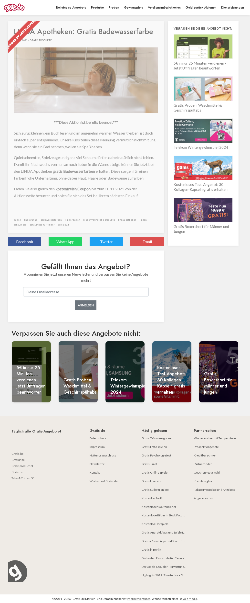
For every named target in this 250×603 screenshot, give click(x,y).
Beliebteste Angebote (71, 7)
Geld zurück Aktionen (201, 7)
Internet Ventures (138, 599)
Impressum (97, 447)
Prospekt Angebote (206, 447)
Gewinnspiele (133, 7)
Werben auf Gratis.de (104, 481)
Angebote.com (203, 498)
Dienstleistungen (232, 7)
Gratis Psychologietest (156, 455)
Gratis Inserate (151, 481)
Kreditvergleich (204, 481)
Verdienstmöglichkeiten (164, 7)
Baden (17, 219)
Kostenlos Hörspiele (155, 524)
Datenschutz (98, 438)
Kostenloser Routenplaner (159, 507)
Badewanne (30, 219)
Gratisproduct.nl (22, 466)
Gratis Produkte (41, 40)
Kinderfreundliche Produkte (99, 219)
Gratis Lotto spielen (154, 447)
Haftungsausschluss (103, 455)
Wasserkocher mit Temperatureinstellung (221, 438)
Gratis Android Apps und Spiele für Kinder (169, 532)
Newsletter (97, 464)
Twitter (106, 241)
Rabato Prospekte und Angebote (214, 489)
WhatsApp (65, 241)
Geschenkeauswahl (207, 472)
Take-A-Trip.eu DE (22, 478)
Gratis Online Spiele (154, 472)
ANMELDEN (86, 305)
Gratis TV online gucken (157, 438)
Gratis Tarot (149, 464)
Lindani (143, 219)
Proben (114, 7)
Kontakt (95, 472)
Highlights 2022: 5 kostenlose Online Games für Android (178, 575)
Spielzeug (63, 224)
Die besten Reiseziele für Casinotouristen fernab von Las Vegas (182, 558)
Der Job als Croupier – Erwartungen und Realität (172, 567)
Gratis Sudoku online (155, 489)
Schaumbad (20, 224)
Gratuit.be (18, 460)
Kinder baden (72, 219)
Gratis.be (17, 453)
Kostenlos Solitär (153, 498)
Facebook (24, 241)
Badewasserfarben (51, 219)
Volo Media (189, 599)
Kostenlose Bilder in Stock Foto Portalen (168, 515)
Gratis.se (17, 472)
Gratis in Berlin (151, 549)
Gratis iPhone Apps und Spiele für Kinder (168, 541)
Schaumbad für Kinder (42, 224)
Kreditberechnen (205, 455)
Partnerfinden (203, 464)
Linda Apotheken (127, 219)
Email (147, 241)
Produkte (97, 7)
